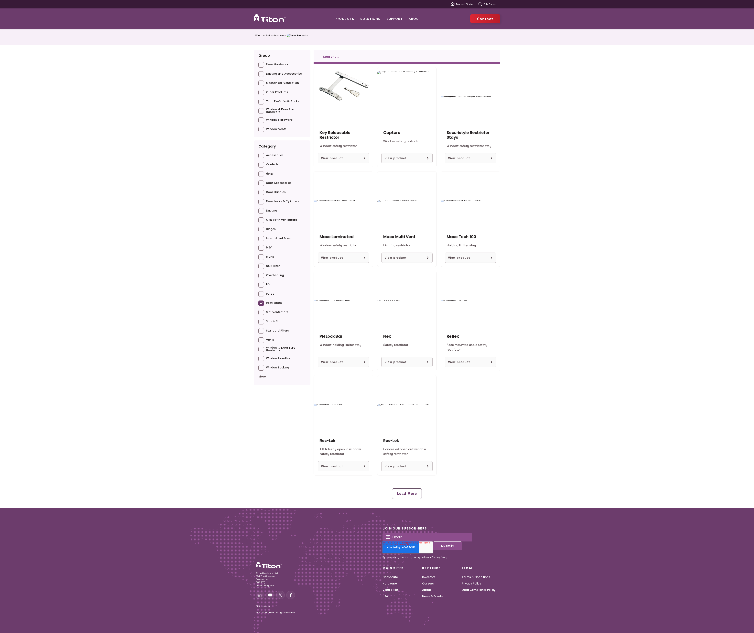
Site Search (491, 4)
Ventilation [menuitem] (390, 590)
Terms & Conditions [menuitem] (476, 577)
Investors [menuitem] (429, 577)
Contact (485, 18)
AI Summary (263, 606)
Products (344, 18)
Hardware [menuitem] (389, 583)
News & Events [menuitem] (432, 596)
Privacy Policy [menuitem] (471, 583)
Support (394, 18)
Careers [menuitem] (428, 583)
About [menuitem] (426, 590)
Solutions (370, 18)
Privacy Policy (440, 557)
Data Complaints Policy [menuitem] (478, 590)
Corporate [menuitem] (390, 577)
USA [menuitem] (385, 596)
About (415, 18)
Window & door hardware (270, 35)
